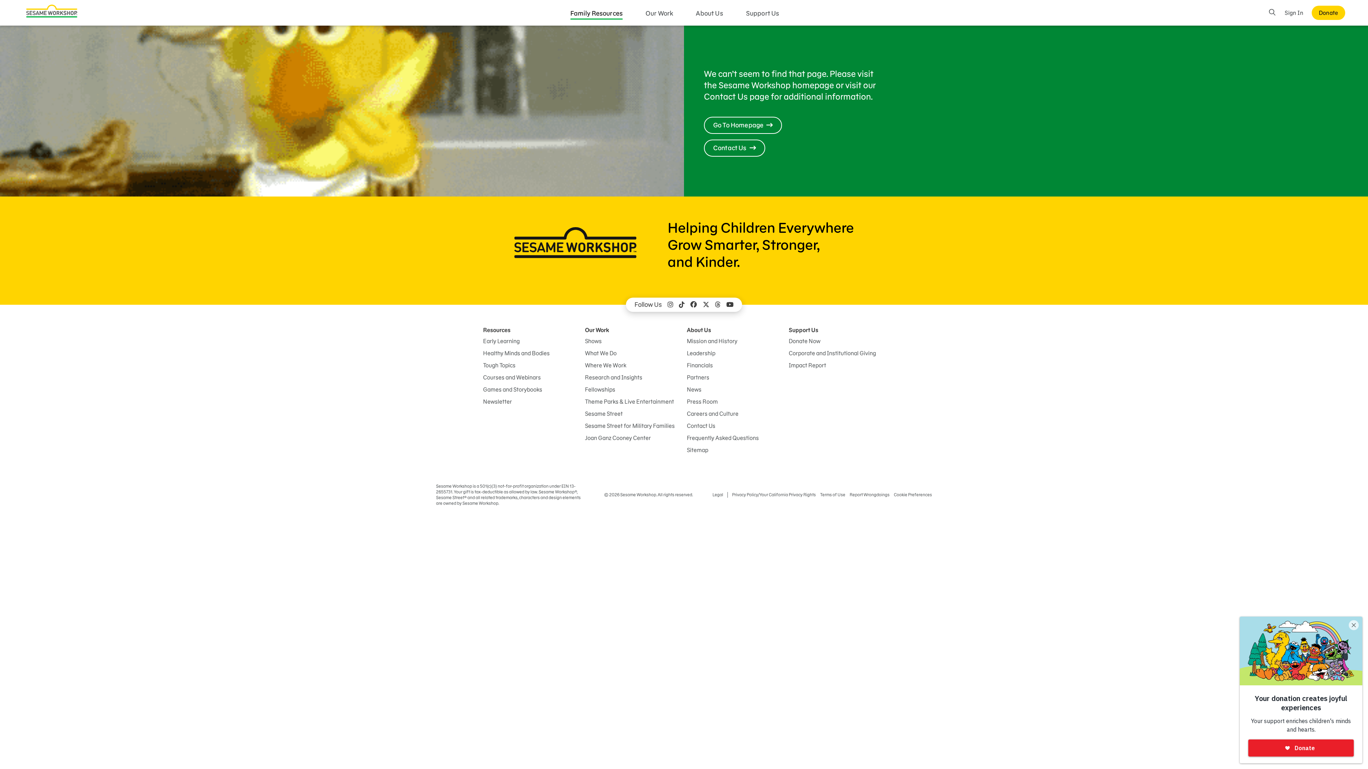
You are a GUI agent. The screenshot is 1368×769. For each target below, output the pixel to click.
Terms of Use (832, 494)
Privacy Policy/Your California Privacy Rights (774, 494)
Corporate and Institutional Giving (832, 353)
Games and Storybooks (512, 389)
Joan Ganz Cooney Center (618, 437)
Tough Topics (499, 365)
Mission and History (712, 341)
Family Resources (596, 13)
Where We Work (605, 365)
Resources (497, 330)
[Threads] (718, 304)
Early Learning (501, 341)
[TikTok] (682, 304)
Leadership (701, 353)
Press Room (702, 401)
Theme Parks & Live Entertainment (629, 401)
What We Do (601, 353)
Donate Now (804, 341)
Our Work (659, 13)
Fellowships (600, 389)
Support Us (762, 13)
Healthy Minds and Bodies (516, 353)
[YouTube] (730, 304)
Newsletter (497, 401)
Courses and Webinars (512, 377)
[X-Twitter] (706, 304)
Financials (700, 365)
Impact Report (807, 365)
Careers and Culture (713, 413)
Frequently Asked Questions (723, 437)
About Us (709, 13)
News (694, 389)
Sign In (1294, 12)
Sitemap (697, 450)
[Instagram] (670, 304)
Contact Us (701, 425)
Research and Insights (613, 377)
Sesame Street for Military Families (630, 425)
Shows (593, 341)
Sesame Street (604, 413)
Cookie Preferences (913, 494)
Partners (698, 377)
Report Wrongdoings (870, 494)
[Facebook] (693, 304)
